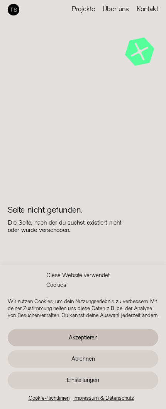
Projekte (83, 9)
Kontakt (147, 9)
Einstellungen (83, 380)
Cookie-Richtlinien (49, 398)
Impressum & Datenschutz (103, 398)
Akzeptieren (83, 338)
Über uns (116, 9)
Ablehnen (83, 359)
